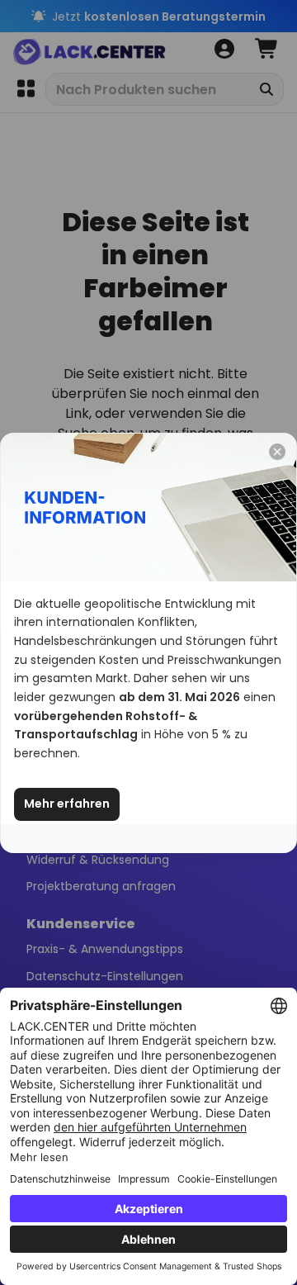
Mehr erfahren (67, 803)
